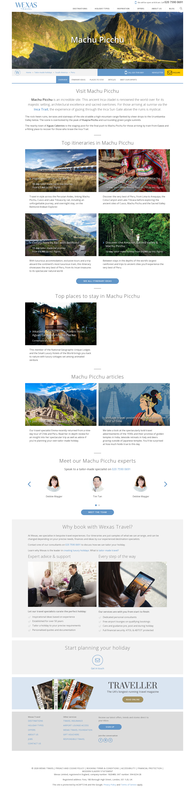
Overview (62, 79)
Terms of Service (129, 784)
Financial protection (150, 768)
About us (33, 734)
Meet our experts (128, 79)
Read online (133, 699)
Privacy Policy (109, 784)
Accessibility (128, 768)
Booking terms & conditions (103, 768)
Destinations (35, 720)
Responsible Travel (74, 739)
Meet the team (97, 512)
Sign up (110, 727)
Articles (112, 79)
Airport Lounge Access (76, 725)
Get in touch (97, 668)
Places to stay (97, 79)
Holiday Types (36, 725)
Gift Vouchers (71, 734)
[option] (97, 486)
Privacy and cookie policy (70, 768)
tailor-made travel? (109, 550)
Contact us (34, 743)
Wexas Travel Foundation (77, 730)
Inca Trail (41, 109)
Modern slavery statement (97, 771)
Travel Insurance (73, 720)
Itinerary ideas (79, 79)
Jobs (30, 739)
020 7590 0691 (121, 469)
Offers (31, 730)
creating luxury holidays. (77, 550)
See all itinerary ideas (97, 281)
